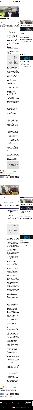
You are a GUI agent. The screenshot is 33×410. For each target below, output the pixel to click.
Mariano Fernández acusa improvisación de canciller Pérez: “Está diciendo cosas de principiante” (26, 33)
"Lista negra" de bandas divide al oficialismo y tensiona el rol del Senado (26, 25)
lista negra (2, 390)
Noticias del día (22, 54)
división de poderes (8, 389)
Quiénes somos (12, 402)
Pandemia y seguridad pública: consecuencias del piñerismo (7, 179)
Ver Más (26, 41)
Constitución (2, 173)
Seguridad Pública (12, 390)
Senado (15, 390)
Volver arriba (1, 407)
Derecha (4, 173)
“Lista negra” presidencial (3, 389)
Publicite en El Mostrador (19, 402)
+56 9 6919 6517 (1, 404)
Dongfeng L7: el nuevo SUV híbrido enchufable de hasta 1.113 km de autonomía (16, 62)
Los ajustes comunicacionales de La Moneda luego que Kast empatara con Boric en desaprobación (10, 58)
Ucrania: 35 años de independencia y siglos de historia (26, 39)
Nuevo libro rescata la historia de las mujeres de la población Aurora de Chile (26, 61)
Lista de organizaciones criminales (13, 389)
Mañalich (6, 173)
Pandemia (9, 173)
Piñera (11, 173)
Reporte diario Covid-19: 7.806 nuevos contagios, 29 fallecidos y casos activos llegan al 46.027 (2, 179)
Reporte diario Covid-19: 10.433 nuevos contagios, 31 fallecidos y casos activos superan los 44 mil (12, 179)
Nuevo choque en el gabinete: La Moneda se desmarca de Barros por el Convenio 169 (10, 62)
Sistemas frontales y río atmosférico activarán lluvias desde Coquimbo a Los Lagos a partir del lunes (16, 58)
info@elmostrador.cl (5, 404)
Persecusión (4, 390)
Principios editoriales (12, 403)
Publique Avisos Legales (19, 403)
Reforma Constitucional (8, 390)
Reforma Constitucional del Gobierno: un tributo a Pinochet (25, 37)
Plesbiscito (13, 173)
